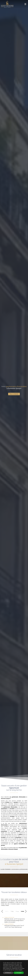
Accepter (19, 972)
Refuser (9, 972)
